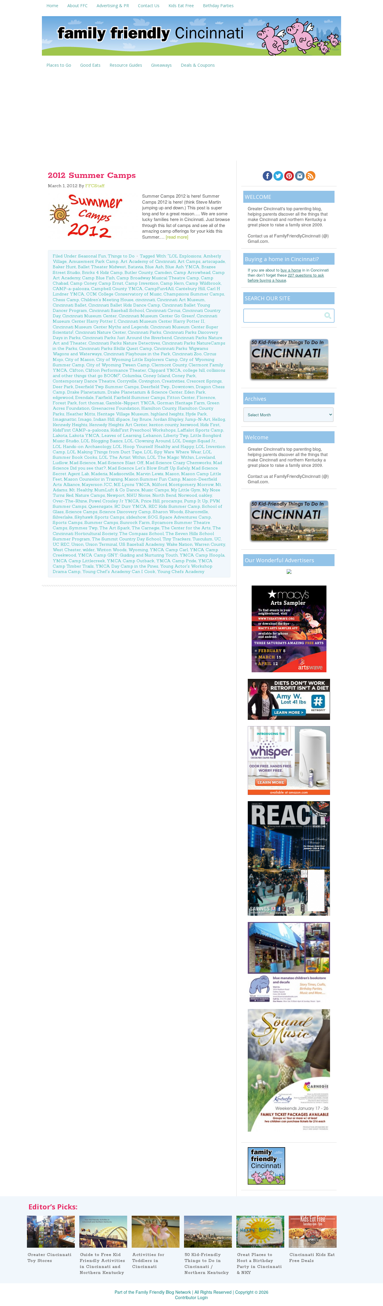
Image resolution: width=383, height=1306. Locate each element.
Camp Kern (172, 283)
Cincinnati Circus (163, 310)
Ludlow (60, 462)
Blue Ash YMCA (182, 266)
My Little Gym (185, 490)
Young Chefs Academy (180, 571)
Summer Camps (101, 522)
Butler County (138, 272)
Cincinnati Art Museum (181, 299)
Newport (116, 495)
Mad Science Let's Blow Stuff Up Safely (149, 468)
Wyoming (138, 549)
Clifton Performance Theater (115, 370)
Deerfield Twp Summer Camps (107, 386)
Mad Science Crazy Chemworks (178, 462)
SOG (153, 517)
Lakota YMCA (84, 435)
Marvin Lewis (149, 473)
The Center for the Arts (186, 528)
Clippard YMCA (164, 370)
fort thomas (91, 403)
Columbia (131, 375)
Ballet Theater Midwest (102, 266)
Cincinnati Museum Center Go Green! (156, 316)
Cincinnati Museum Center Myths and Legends (100, 327)
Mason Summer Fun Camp (152, 479)
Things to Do (121, 256)
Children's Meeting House (107, 299)
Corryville (127, 381)
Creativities (173, 381)
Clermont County (169, 365)
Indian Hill (103, 419)
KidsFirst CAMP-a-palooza (81, 430)
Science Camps (82, 511)
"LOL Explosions (184, 256)
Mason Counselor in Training (93, 479)
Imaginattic (64, 419)
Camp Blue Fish (98, 278)
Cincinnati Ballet (69, 305)
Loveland (205, 457)
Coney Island (156, 375)
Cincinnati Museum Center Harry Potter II (161, 321)
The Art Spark (114, 528)
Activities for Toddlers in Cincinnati (148, 1261)
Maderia (99, 473)
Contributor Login (191, 1297)
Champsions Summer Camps (193, 294)
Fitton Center (181, 397)
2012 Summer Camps (92, 175)
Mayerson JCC (97, 484)
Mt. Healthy (80, 490)
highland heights (167, 414)
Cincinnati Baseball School (116, 310)
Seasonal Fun (92, 256)
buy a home (291, 270)
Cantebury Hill (190, 288)
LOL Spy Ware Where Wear (172, 452)
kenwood (189, 424)
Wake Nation (179, 544)
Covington (149, 381)
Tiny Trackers (176, 539)
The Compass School (141, 533)
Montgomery (182, 484)
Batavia (135, 266)
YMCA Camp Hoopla (202, 555)
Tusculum (202, 539)
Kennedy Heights (70, 424)
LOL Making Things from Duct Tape (104, 452)
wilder (89, 549)
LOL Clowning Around (147, 441)
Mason (172, 473)
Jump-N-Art (197, 419)
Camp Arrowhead (192, 272)
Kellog (218, 419)
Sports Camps (68, 522)
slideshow (136, 517)
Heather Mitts (80, 414)
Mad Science (82, 462)
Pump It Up (196, 501)
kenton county (163, 424)
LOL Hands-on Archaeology (82, 446)
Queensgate (100, 506)
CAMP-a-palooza (71, 288)
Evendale (84, 397)
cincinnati (145, 299)
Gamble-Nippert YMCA (130, 403)
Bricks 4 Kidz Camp (102, 272)
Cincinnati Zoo (187, 353)
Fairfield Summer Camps (139, 397)
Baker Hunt (64, 266)
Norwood (187, 495)
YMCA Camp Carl (169, 549)
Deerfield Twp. (155, 386)
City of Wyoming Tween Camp (118, 365)
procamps (171, 501)
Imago (85, 419)
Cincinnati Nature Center (100, 332)
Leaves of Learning (121, 435)
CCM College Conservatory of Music (124, 294)
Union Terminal (101, 544)
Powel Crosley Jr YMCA (114, 501)
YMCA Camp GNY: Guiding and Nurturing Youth (128, 555)
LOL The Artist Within (122, 457)
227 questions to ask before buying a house (286, 277)
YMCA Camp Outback (130, 560)
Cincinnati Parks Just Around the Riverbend (127, 337)
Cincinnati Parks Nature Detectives (124, 343)
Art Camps (188, 261)
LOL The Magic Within (170, 457)
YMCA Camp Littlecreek (79, 560)
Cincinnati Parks (144, 332)
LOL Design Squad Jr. (194, 441)
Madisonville (121, 473)
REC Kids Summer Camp (174, 506)
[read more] (177, 237)
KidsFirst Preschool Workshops (143, 430)
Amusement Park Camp (93, 261)
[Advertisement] (191, 116)
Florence (206, 397)
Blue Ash (154, 266)
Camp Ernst (110, 283)
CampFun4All (159, 288)
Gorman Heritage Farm (181, 403)
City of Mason (79, 359)
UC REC (61, 544)
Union (77, 544)
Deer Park (63, 386)
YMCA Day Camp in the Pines (126, 566)
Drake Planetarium (86, 392)
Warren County (209, 544)
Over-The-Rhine (70, 501)
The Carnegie (145, 528)
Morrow (205, 484)
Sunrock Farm (135, 522)
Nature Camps (90, 495)
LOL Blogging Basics (102, 441)
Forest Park (65, 403)
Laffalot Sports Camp (200, 430)
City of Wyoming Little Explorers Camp (137, 359)
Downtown (183, 386)
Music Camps (155, 490)
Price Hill (150, 501)
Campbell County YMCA (117, 288)
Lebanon (152, 435)
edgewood (63, 397)
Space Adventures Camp (185, 517)
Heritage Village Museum (123, 414)
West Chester (67, 549)
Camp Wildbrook (203, 283)
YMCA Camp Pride (176, 560)
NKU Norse (139, 495)
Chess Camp (66, 299)
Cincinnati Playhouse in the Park (137, 353)
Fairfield (103, 397)
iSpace (123, 419)
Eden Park (194, 392)
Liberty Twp (176, 435)
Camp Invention (141, 283)
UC (217, 539)
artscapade (213, 261)
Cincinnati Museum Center (89, 316)
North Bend (164, 495)
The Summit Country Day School (126, 539)
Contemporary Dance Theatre (84, 381)
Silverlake (63, 517)
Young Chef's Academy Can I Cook (118, 571)
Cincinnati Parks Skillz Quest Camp (115, 348)
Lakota (60, 435)
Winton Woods (111, 549)
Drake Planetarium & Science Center (145, 392)
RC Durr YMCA (130, 506)
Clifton (76, 370)
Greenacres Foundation (115, 408)
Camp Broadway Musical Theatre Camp (157, 278)
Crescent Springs (204, 381)
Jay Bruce (141, 419)
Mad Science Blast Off (121, 462)
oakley (205, 495)
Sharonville (196, 511)
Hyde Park (196, 414)
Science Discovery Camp (125, 511)
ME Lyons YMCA (132, 484)
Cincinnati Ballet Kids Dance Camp (124, 305)
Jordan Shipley (168, 419)
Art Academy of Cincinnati (148, 261)
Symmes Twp (83, 528)
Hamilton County (158, 408)
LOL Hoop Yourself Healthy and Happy (153, 446)
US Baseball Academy (141, 544)
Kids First (210, 424)
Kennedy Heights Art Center (118, 424)
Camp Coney (83, 283)
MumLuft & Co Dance (116, 490)
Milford (159, 484)
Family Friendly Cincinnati (191, 38)
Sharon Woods (168, 511)
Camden (163, 272)
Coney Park (184, 375)
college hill (194, 370)
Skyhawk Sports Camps (99, 517)
